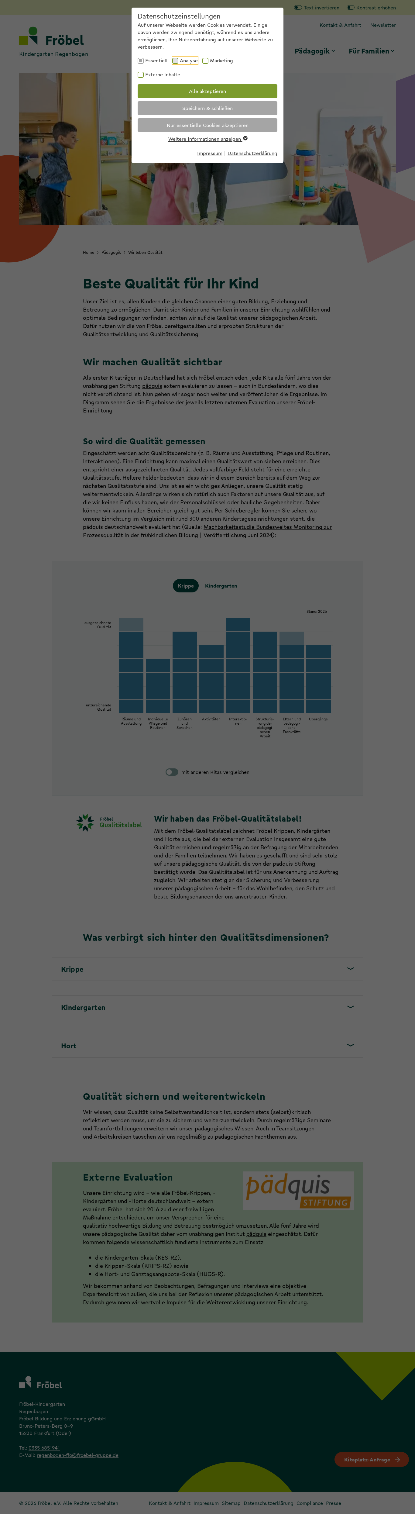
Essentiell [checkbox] (156, 60)
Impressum (209, 153)
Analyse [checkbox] (189, 60)
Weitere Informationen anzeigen (205, 139)
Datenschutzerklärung (252, 153)
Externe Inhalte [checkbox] (162, 74)
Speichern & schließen (207, 108)
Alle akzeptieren (207, 91)
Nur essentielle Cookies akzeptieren (208, 125)
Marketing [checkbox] (221, 60)
